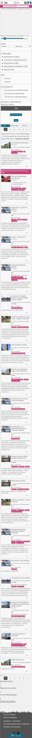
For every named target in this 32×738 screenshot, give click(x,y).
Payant (8, 82)
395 (16, 735)
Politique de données (11, 727)
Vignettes (14, 126)
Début (3, 46)
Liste (3, 126)
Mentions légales (10, 717)
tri (16, 126)
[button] (16, 115)
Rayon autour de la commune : (13, 36)
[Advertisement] (16, 22)
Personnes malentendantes (16, 97)
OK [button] (16, 108)
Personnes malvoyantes (14, 93)
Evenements (6, 681)
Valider (16, 120)
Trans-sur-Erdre (7, 701)
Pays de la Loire (7, 133)
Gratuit (8, 78)
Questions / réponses (11, 721)
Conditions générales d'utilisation (16, 724)
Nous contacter (9, 714)
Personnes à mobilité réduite (16, 90)
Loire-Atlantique (23, 133)
